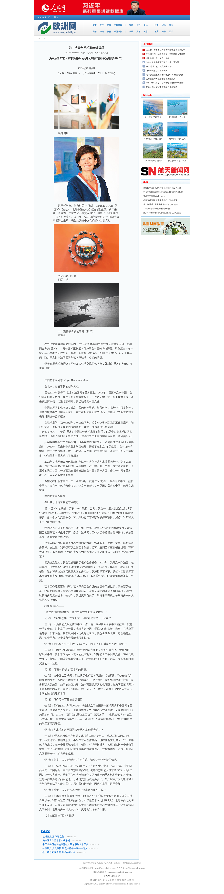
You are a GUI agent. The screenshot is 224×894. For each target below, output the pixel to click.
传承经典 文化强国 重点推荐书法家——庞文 (64, 848)
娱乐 (164, 25)
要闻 (109, 25)
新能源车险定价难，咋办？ (155, 196)
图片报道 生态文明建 (177, 160)
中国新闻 (118, 25)
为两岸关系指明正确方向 (156, 70)
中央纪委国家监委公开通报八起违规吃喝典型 (163, 192)
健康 (146, 31)
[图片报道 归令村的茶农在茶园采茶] (153, 158)
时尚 (157, 25)
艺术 (171, 31)
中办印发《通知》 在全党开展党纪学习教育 (165, 83)
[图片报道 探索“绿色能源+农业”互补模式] (153, 114)
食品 (146, 25)
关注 (102, 25)
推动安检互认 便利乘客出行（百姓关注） (161, 200)
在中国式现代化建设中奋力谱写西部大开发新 (165, 54)
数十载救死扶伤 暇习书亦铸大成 (58, 852)
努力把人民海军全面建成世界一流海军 (162, 62)
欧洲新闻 (118, 31)
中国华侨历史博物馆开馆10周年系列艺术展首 (65, 844)
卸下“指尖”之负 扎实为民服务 (159, 66)
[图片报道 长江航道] (177, 114)
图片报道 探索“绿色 (153, 117)
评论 (102, 31)
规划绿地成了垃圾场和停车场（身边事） (161, 204)
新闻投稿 (127, 863)
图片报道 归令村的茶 (153, 160)
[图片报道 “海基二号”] (177, 136)
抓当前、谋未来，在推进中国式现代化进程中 (165, 50)
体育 (109, 31)
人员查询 (136, 863)
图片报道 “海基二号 (177, 139)
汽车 (138, 31)
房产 (138, 25)
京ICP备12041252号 (112, 876)
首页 (95, 25)
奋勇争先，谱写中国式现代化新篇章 (161, 87)
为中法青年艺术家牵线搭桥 (56, 840)
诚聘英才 (108, 863)
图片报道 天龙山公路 (153, 139)
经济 (131, 25)
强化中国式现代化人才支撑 (157, 58)
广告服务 (99, 863)
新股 (131, 31)
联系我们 (118, 863)
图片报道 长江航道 (177, 117)
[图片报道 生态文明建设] (177, 158)
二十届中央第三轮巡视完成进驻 (157, 208)
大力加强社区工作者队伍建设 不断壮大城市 (165, 75)
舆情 (95, 31)
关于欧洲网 (89, 863)
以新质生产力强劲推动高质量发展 (160, 79)
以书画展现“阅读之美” (53, 836)
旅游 (164, 31)
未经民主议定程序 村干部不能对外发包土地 (162, 188)
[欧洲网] (57, 35)
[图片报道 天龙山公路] (153, 136)
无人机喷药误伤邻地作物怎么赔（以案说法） (163, 213)
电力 (171, 25)
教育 (157, 31)
